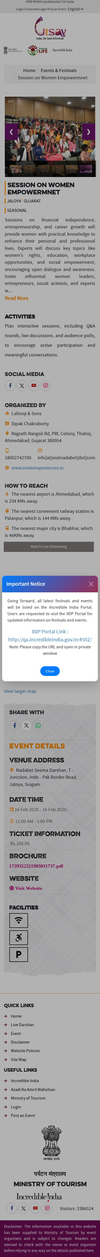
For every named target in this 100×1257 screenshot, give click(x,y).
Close (50, 671)
